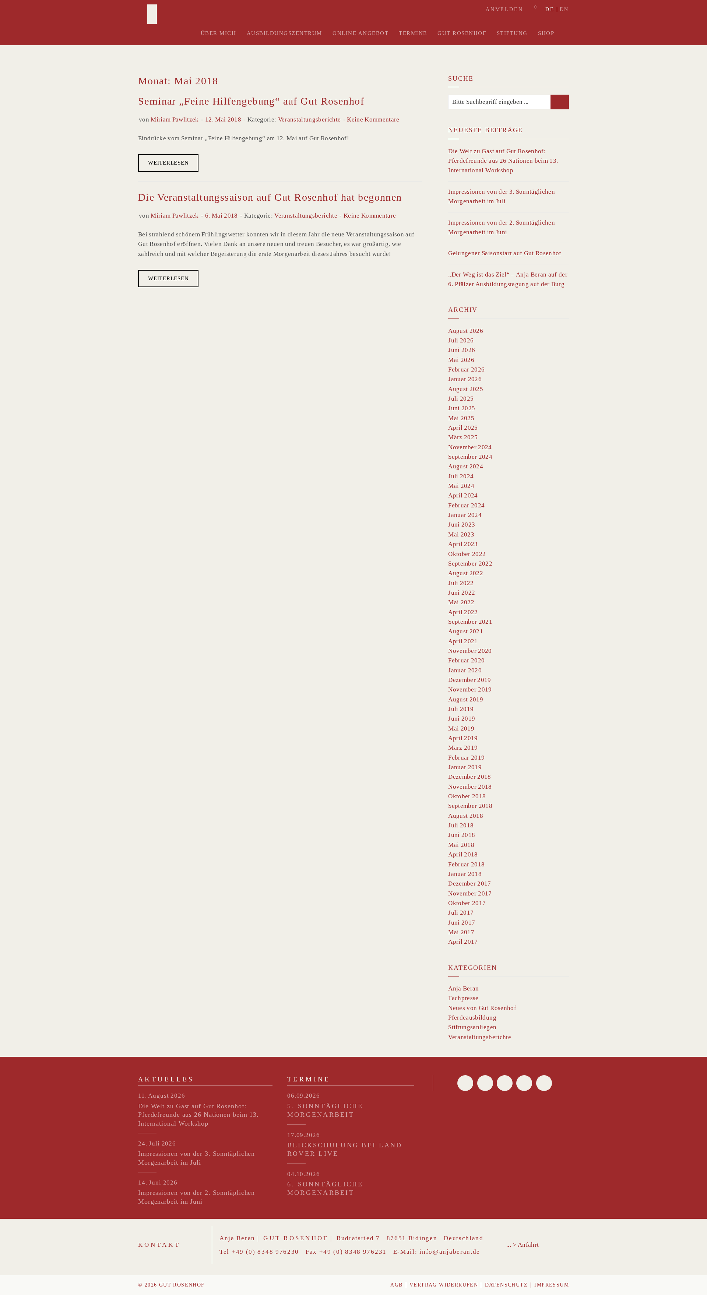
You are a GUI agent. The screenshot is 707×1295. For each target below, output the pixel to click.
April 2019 (463, 738)
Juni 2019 (461, 718)
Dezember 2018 (469, 776)
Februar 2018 (466, 864)
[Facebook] (465, 1083)
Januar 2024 (465, 514)
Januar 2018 (465, 873)
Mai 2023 (461, 534)
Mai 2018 (461, 844)
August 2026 (465, 330)
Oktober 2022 (467, 553)
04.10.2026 (303, 1174)
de (550, 9)
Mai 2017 (461, 932)
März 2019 (463, 747)
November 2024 (470, 447)
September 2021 (470, 621)
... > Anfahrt (522, 1244)
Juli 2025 (461, 398)
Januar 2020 (465, 670)
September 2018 (470, 805)
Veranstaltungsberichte (309, 119)
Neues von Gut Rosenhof (482, 1007)
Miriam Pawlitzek (174, 119)
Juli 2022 (461, 583)
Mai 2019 (461, 728)
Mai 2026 (461, 359)
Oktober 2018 (467, 796)
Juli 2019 (461, 708)
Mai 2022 (461, 602)
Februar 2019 (466, 757)
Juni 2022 (461, 592)
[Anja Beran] (152, 14)
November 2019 (470, 689)
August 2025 (465, 389)
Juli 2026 (461, 340)
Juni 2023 (461, 524)
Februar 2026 (466, 369)
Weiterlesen (168, 163)
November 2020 (470, 650)
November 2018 (470, 786)
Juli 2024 (461, 476)
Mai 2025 (461, 418)
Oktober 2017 (467, 903)
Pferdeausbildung (472, 1017)
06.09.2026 (303, 1095)
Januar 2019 (465, 767)
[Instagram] (544, 1083)
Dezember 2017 (469, 883)
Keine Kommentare (373, 119)
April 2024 (463, 495)
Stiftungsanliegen (472, 1027)
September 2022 (470, 563)
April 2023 (463, 544)
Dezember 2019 (469, 679)
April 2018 (463, 854)
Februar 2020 (466, 660)
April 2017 (463, 941)
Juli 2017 (461, 912)
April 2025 (463, 427)
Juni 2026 (461, 349)
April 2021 (463, 641)
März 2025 (463, 437)
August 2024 (465, 466)
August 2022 (465, 573)
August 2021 (465, 631)
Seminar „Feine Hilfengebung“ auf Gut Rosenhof (251, 101)
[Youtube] (524, 1083)
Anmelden (504, 9)
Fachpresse (463, 998)
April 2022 (463, 612)
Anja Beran (463, 988)
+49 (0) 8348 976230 (265, 1251)
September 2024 (470, 456)
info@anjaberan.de (449, 1251)
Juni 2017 (461, 922)
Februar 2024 (466, 505)
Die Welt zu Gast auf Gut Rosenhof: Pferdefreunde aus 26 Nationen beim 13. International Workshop (503, 161)
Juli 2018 (461, 825)
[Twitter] (485, 1083)
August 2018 (465, 815)
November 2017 (470, 893)
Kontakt (159, 1244)
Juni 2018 (461, 834)
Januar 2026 (465, 379)
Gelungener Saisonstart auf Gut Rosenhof (504, 253)
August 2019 (465, 699)
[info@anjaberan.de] (505, 1083)
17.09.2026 (303, 1135)
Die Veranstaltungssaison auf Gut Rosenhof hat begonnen (270, 197)
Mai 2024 (461, 485)
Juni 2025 (461, 408)
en (564, 9)
